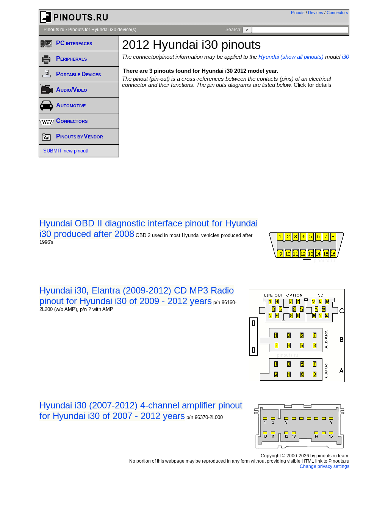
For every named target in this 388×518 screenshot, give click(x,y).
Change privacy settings (324, 466)
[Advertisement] (255, 145)
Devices (315, 12)
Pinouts (298, 12)
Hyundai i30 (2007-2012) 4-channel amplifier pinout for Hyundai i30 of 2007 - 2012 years (140, 410)
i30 (345, 57)
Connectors (337, 12)
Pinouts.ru (54, 29)
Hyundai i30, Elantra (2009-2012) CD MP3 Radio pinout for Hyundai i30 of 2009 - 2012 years (136, 295)
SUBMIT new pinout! (66, 151)
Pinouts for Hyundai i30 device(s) (102, 29)
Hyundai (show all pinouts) (291, 57)
